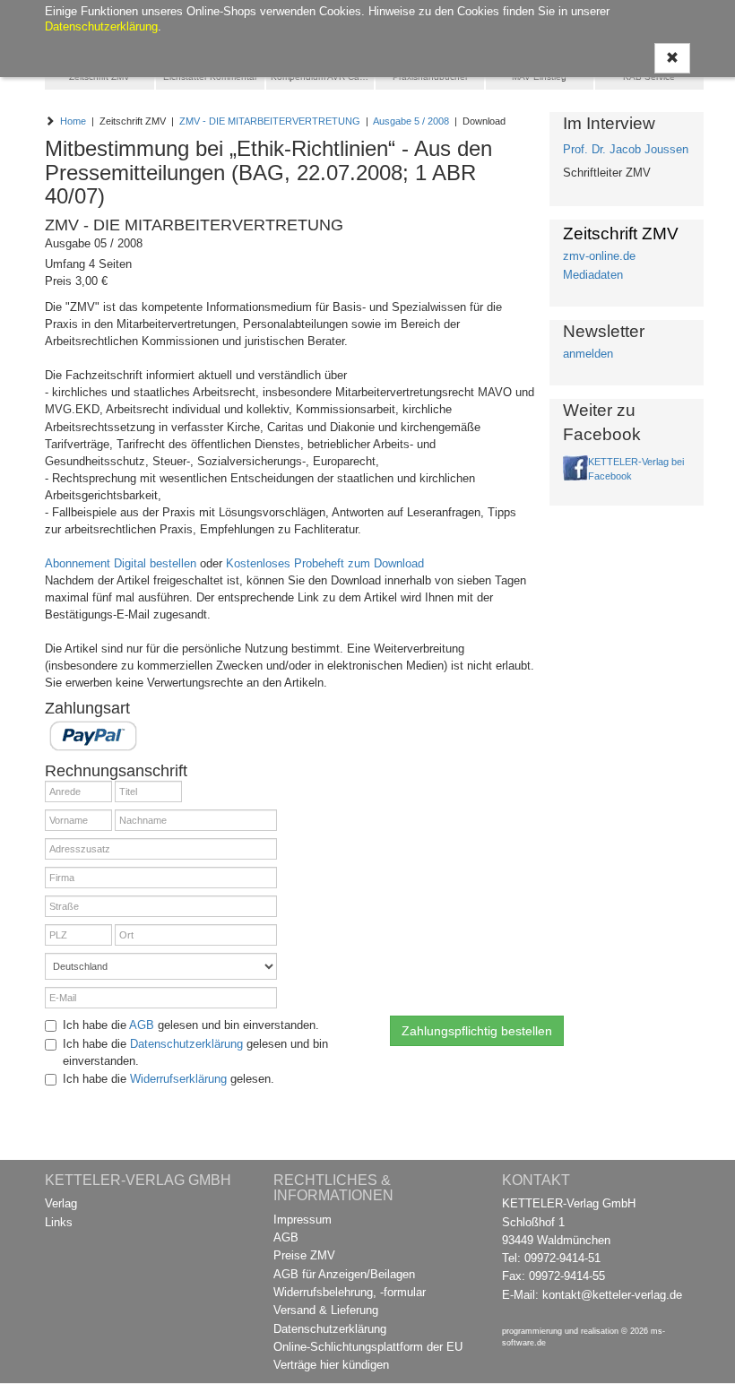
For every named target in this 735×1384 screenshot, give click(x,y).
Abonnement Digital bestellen (120, 563)
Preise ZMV (304, 1255)
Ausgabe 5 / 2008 (411, 121)
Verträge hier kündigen (331, 1364)
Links (59, 1222)
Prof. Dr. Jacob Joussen (625, 149)
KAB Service (649, 77)
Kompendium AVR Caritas (322, 77)
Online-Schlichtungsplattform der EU (368, 1347)
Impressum (302, 1219)
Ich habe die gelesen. (168, 1079)
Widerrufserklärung (178, 1079)
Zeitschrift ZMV (99, 77)
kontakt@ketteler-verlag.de (612, 1295)
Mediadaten (593, 274)
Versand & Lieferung (325, 1310)
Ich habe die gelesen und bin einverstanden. (191, 1025)
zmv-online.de (599, 256)
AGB (141, 1025)
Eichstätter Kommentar (210, 77)
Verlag (61, 1203)
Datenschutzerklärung (186, 1044)
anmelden (588, 353)
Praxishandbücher (430, 77)
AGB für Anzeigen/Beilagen (344, 1274)
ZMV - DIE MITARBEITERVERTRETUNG (269, 121)
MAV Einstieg (539, 77)
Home (73, 121)
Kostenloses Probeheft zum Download (325, 563)
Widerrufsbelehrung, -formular (349, 1292)
